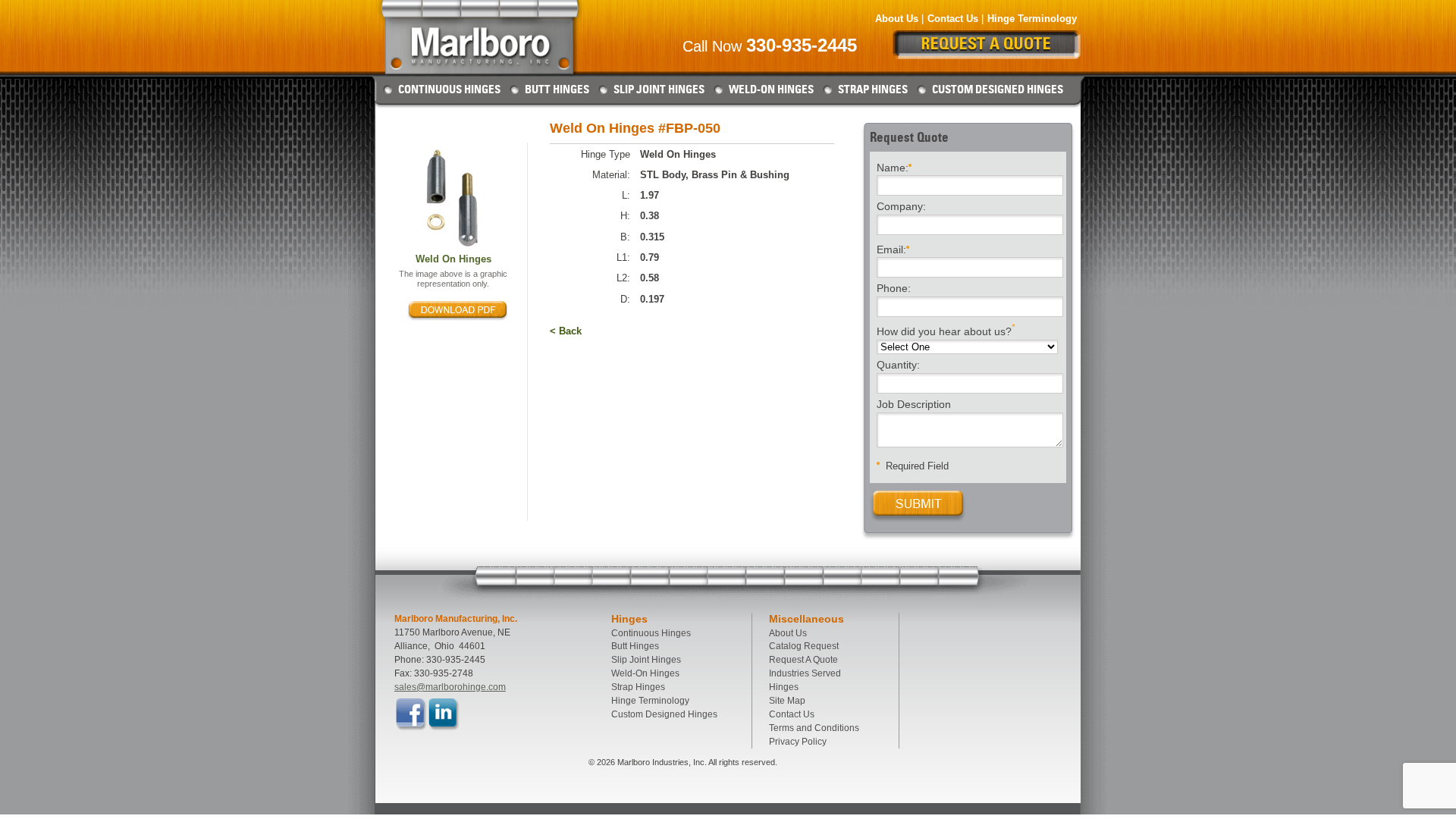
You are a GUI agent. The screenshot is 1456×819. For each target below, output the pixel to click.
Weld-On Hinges (771, 89)
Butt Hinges (557, 89)
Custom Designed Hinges (997, 89)
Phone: (894, 289)
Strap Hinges (873, 89)
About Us (896, 18)
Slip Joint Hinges (658, 89)
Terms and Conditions (814, 728)
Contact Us (952, 18)
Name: (892, 167)
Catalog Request (804, 646)
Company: (901, 207)
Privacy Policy (798, 741)
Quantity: (898, 365)
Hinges (784, 687)
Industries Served (805, 673)
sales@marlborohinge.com (450, 687)
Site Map (787, 700)
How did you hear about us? (946, 330)
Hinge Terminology (1032, 18)
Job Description (914, 405)
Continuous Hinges (449, 89)
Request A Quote (803, 659)
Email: (891, 249)
